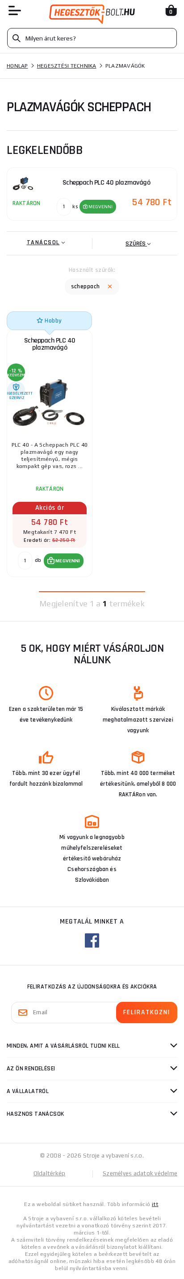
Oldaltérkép (49, 1173)
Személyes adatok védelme (140, 1173)
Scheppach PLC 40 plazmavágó (49, 344)
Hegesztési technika (66, 66)
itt (155, 1204)
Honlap (17, 66)
